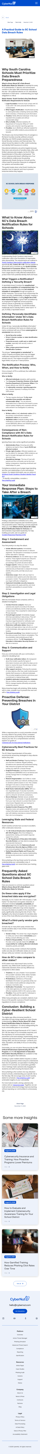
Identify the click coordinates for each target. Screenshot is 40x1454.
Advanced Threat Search (20, 1345)
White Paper (20, 1365)
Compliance (20, 1348)
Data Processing (20, 1424)
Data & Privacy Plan (20, 1431)
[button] (36, 3)
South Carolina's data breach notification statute (18, 262)
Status (20, 1383)
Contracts (20, 1400)
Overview (20, 1334)
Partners (20, 1403)
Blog (20, 1407)
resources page (18, 1085)
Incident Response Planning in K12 (14, 535)
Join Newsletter (20, 1311)
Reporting (20, 1352)
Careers (20, 1376)
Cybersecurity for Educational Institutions (16, 742)
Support (20, 1379)
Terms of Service (20, 1420)
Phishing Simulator (20, 1341)
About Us (20, 1393)
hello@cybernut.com (20, 1305)
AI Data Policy (20, 1427)
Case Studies (20, 1369)
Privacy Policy (20, 1417)
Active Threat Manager (20, 1338)
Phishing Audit (20, 1372)
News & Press (20, 1396)
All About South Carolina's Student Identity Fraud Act (19, 475)
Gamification (20, 1355)
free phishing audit (8, 480)
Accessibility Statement (20, 1434)
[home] (9, 3)
